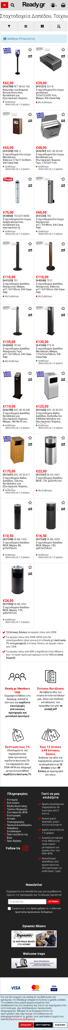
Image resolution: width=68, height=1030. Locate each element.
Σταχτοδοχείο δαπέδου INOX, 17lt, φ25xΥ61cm (49, 479)
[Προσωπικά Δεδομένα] (22, 1019)
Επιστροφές (14, 815)
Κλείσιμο (60, 1025)
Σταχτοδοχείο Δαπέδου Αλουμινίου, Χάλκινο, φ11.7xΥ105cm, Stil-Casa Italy (50, 288)
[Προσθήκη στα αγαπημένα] (30, 49)
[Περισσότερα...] (17, 62)
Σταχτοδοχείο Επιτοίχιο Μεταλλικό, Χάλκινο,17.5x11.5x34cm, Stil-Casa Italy (17, 158)
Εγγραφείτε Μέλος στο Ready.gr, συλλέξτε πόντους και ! (18, 702)
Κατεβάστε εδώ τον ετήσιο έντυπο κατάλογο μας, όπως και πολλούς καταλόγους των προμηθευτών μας (51, 699)
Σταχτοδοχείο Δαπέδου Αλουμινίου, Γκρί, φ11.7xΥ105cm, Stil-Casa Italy (17, 352)
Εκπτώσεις (13, 802)
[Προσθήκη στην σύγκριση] (30, 56)
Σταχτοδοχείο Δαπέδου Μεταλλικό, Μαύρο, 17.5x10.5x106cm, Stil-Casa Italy (49, 352)
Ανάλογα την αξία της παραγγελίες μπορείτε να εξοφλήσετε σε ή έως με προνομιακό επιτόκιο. (50, 761)
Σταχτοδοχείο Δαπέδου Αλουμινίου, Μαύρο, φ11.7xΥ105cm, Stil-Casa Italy (17, 288)
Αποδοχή (26, 1025)
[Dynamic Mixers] (34, 946)
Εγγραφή (53, 901)
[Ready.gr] (34, 7)
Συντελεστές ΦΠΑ (17, 812)
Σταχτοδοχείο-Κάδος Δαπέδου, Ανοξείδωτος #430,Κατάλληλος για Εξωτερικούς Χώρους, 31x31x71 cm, (49, 419)
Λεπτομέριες (43, 1025)
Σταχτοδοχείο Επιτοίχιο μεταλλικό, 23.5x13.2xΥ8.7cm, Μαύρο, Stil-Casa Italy (50, 94)
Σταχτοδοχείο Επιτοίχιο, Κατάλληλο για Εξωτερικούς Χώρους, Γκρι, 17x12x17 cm (50, 158)
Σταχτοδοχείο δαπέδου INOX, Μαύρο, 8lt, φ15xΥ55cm (16, 545)
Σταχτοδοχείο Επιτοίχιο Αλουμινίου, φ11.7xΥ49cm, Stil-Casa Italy (50, 223)
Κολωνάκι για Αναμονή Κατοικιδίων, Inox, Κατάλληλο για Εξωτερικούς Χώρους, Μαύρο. (15, 95)
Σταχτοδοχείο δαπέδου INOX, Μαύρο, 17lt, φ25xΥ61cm (16, 610)
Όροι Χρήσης (14, 840)
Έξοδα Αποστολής (17, 806)
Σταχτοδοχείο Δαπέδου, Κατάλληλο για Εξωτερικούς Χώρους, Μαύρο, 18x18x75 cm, (16, 417)
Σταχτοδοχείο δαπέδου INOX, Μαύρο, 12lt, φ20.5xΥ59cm (49, 545)
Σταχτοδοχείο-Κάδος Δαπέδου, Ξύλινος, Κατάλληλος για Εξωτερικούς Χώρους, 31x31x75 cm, (15, 484)
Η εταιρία (12, 799)
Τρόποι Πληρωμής (17, 809)
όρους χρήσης (38, 908)
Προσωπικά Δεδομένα (19, 825)
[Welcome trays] (34, 967)
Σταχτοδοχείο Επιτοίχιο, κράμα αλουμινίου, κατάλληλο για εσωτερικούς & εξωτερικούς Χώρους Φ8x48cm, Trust (17, 226)
